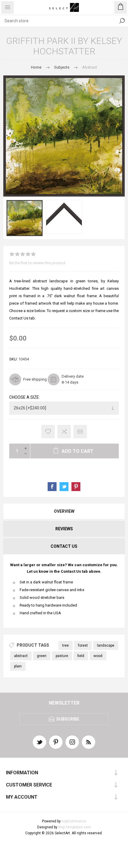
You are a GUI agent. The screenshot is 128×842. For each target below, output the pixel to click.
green (41, 656)
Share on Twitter (64, 486)
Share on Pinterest (75, 486)
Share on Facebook (52, 486)
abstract (21, 656)
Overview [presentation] (64, 511)
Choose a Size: (24, 397)
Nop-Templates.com (74, 827)
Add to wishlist (48, 431)
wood (97, 656)
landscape (105, 645)
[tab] (64, 511)
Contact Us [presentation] (64, 546)
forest (83, 645)
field (80, 656)
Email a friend (80, 431)
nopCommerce (74, 821)
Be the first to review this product (37, 263)
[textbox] (58, 21)
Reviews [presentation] (64, 528)
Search (122, 21)
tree (65, 645)
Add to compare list (64, 431)
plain (18, 666)
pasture (62, 656)
